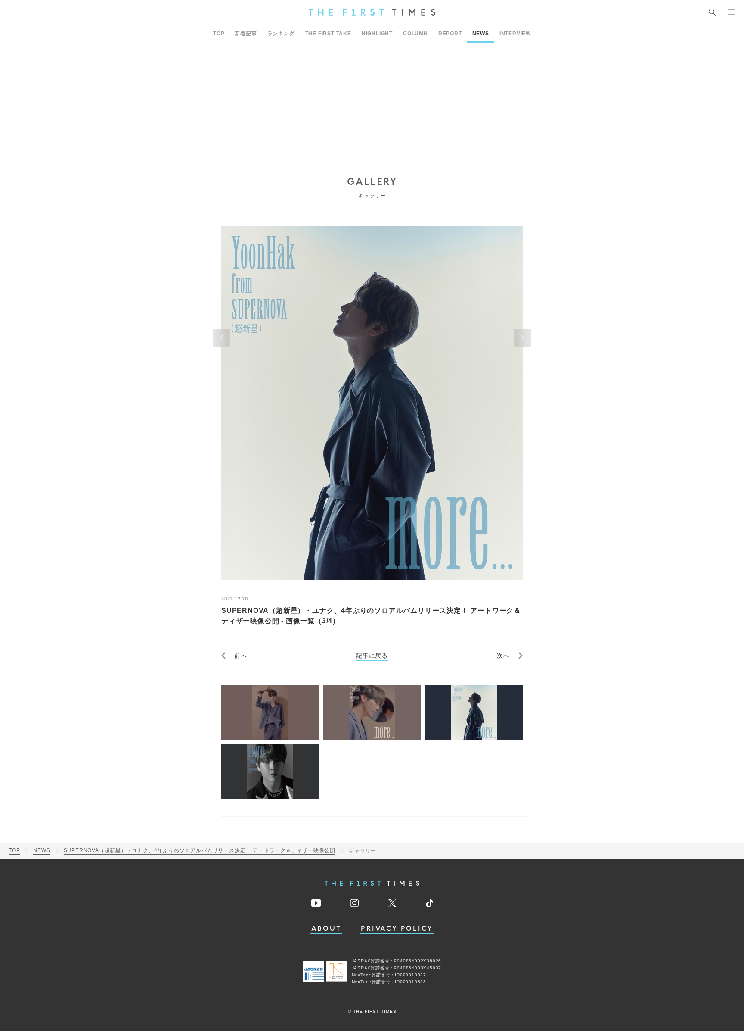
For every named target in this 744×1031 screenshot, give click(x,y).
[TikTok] (429, 903)
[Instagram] (354, 903)
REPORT (450, 34)
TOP (218, 34)
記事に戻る (372, 655)
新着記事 (246, 34)
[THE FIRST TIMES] (372, 12)
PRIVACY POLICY (397, 928)
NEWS (480, 34)
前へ (240, 655)
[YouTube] (316, 903)
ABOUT (326, 928)
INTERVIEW (515, 34)
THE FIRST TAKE (328, 34)
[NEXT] (522, 338)
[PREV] (221, 338)
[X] (392, 903)
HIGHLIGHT (377, 34)
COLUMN (415, 34)
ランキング (281, 34)
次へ (503, 655)
